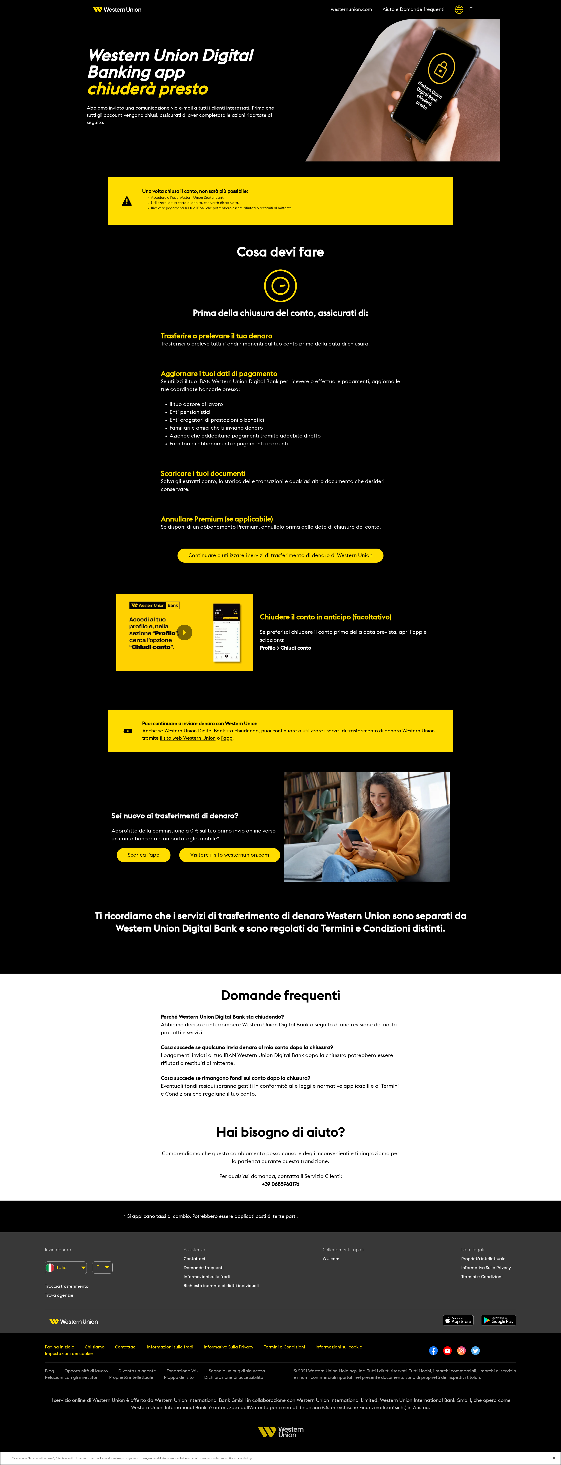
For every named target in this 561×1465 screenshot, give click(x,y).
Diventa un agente (137, 1371)
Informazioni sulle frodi (207, 1277)
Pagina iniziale (59, 1347)
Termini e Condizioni (481, 1277)
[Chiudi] (554, 1458)
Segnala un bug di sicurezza (237, 1371)
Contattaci (194, 1259)
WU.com (331, 1259)
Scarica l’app (144, 855)
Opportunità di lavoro (86, 1371)
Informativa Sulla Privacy (486, 1268)
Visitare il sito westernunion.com (229, 855)
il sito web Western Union (188, 738)
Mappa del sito (179, 1377)
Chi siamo (95, 1347)
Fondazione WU (182, 1371)
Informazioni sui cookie (339, 1347)
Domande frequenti (204, 1268)
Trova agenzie (59, 1295)
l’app (227, 738)
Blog (49, 1371)
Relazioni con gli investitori (72, 1377)
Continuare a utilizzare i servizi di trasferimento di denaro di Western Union (280, 555)
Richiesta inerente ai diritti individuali (221, 1286)
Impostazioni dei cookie (69, 1354)
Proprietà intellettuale (483, 1259)
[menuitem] (117, 9)
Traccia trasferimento (67, 1286)
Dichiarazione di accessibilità (233, 1377)
